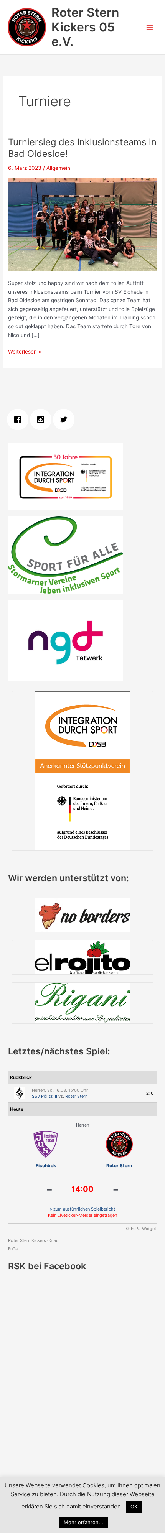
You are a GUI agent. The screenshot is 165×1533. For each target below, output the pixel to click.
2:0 (150, 1093)
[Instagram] (42, 419)
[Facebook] (19, 419)
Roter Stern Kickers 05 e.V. (85, 27)
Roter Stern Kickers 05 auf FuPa (34, 1245)
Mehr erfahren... (83, 1522)
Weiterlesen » (24, 352)
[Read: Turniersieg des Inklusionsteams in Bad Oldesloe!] (82, 223)
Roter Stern (76, 1096)
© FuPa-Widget (141, 1228)
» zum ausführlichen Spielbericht (82, 1209)
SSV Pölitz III (44, 1096)
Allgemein (58, 168)
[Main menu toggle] (150, 27)
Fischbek (46, 1165)
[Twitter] (65, 419)
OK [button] (133, 1506)
